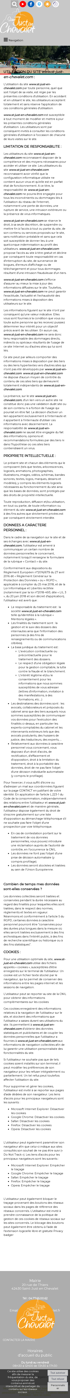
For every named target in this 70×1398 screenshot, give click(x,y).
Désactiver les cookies (49, 1117)
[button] (14, 4)
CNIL (52, 849)
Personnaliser (58, 1387)
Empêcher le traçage (49, 1173)
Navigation (16, 40)
